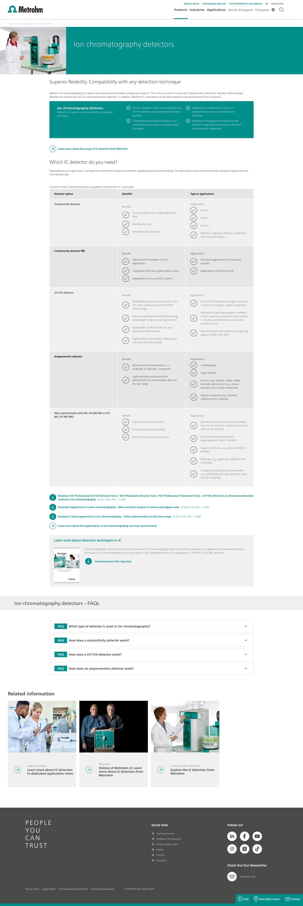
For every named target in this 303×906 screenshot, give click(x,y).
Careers (160, 855)
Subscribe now (248, 876)
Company (262, 9)
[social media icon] (232, 836)
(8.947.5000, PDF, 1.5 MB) (155, 498)
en (266, 3)
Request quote (191, 3)
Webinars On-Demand (168, 839)
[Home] (25, 11)
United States (277, 3)
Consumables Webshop (214, 3)
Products (180, 9)
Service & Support (240, 9)
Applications (216, 9)
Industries (197, 9)
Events (159, 849)
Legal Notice (49, 889)
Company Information (102, 889)
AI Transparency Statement (73, 889)
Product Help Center (167, 844)
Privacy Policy (32, 889)
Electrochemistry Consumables (245, 3)
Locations (161, 860)
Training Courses (165, 833)
